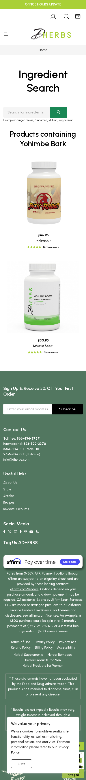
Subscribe (67, 409)
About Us (10, 483)
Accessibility (66, 647)
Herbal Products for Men (43, 660)
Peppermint (66, 120)
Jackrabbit (43, 241)
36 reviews (51, 352)
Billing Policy (44, 647)
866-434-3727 (28, 438)
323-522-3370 (35, 444)
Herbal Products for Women (43, 666)
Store (7, 489)
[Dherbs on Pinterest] (25, 532)
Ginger (20, 120)
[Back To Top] (73, 12)
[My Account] (53, 15)
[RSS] (37, 532)
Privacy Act (67, 642)
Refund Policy (21, 647)
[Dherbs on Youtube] (31, 532)
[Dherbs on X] (9, 532)
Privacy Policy (45, 642)
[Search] (66, 15)
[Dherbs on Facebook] (4, 532)
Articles (8, 496)
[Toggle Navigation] (6, 34)
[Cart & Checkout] (78, 15)
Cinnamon (41, 120)
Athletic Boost (43, 346)
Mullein (53, 120)
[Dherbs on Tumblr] (21, 532)
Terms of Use (20, 642)
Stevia (29, 120)
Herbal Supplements (28, 655)
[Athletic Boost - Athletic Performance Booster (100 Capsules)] (43, 297)
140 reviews (51, 247)
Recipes (9, 502)
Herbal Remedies (60, 655)
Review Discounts (16, 509)
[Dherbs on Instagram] (15, 532)
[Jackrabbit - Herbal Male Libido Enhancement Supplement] (43, 192)
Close (21, 763)
